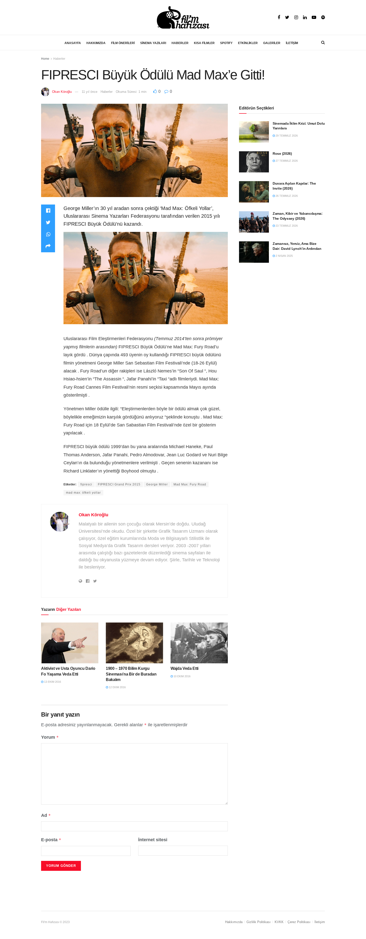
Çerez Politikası (299, 922)
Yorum (50, 737)
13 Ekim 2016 (52, 681)
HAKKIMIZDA (96, 43)
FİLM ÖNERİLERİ (123, 43)
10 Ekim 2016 (181, 676)
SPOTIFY (226, 43)
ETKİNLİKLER (248, 43)
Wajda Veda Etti (184, 668)
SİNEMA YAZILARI (153, 43)
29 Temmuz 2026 (286, 135)
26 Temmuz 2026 (286, 195)
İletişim (319, 922)
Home (45, 58)
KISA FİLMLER (204, 43)
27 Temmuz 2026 (286, 160)
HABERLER (180, 43)
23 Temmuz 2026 (286, 225)
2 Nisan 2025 (284, 255)
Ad (46, 815)
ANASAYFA (72, 43)
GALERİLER (271, 43)
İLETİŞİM (292, 43)
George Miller (157, 484)
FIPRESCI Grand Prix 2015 (119, 484)
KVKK (279, 922)
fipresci (86, 484)
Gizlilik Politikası (258, 922)
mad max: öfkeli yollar (83, 492)
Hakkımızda (234, 922)
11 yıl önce (89, 92)
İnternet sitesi (152, 839)
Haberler (59, 58)
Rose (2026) (282, 154)
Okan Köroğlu (62, 92)
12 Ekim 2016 (117, 687)
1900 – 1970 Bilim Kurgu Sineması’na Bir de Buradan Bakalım (131, 674)
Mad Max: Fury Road (190, 484)
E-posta (51, 839)
